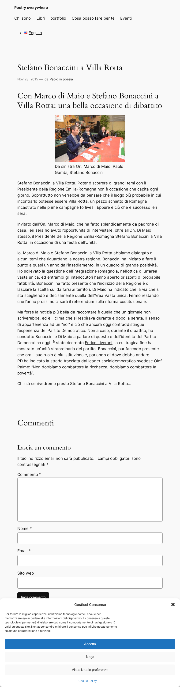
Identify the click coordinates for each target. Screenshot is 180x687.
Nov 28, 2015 (27, 79)
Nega (90, 657)
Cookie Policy (88, 681)
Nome (24, 528)
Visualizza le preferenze (90, 670)
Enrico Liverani (98, 342)
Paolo (54, 79)
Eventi (126, 18)
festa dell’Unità (81, 242)
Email (24, 550)
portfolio (58, 18)
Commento (29, 474)
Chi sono (22, 18)
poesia (68, 79)
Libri (41, 18)
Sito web (25, 573)
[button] (173, 604)
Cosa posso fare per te (93, 18)
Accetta (90, 644)
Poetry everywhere (31, 7)
